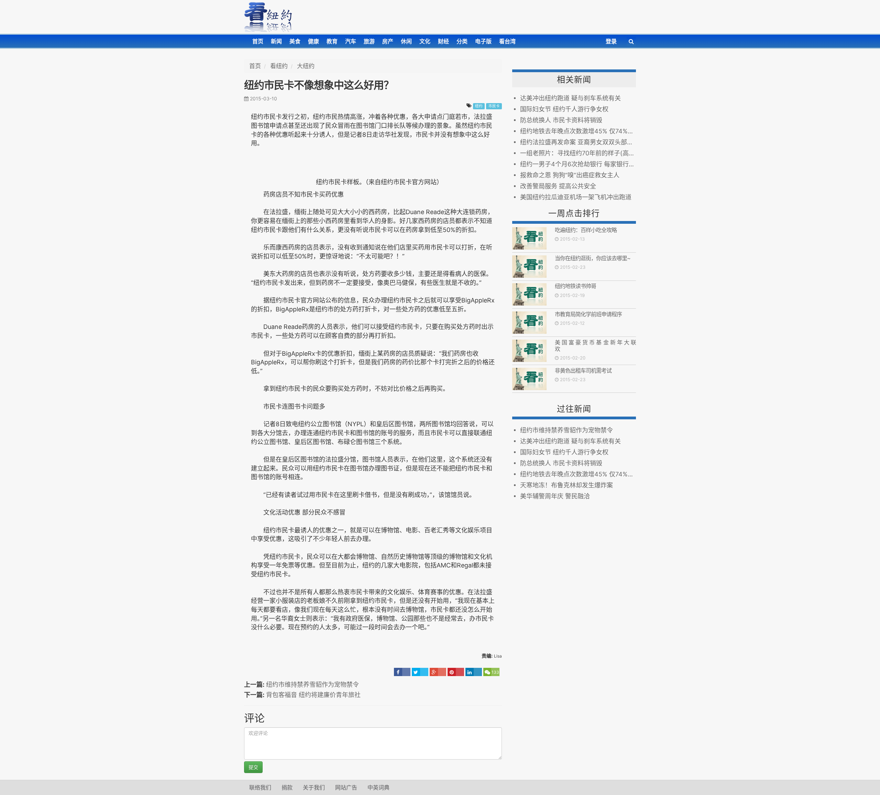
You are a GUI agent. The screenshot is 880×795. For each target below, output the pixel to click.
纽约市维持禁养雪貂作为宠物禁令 (312, 684)
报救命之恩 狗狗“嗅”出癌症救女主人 (569, 175)
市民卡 (494, 106)
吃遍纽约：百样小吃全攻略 (586, 230)
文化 (424, 41)
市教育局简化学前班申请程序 (588, 314)
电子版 (483, 41)
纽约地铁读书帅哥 (575, 286)
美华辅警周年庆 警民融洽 (555, 496)
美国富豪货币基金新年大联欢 (595, 345)
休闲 (406, 41)
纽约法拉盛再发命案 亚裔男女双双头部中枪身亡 (578, 142)
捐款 (287, 787)
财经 (443, 41)
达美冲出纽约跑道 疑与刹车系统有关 (570, 98)
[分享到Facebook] (402, 672)
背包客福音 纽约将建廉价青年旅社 (313, 694)
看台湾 (507, 41)
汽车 (350, 41)
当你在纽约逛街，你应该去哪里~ (592, 258)
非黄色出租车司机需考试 (583, 370)
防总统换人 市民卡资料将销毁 (561, 120)
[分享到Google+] (438, 672)
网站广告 (346, 787)
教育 (332, 41)
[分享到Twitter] (420, 672)
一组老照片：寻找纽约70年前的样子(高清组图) (578, 153)
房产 (387, 41)
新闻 (276, 41)
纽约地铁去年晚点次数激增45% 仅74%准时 (578, 131)
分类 (462, 41)
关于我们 (314, 787)
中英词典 (378, 787)
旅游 (369, 41)
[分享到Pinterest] (456, 672)
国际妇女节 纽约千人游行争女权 (564, 109)
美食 (294, 41)
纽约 (479, 106)
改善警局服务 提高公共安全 (558, 186)
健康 (313, 41)
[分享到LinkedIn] (473, 672)
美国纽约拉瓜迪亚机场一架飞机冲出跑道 (575, 197)
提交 (253, 767)
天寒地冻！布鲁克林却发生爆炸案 (566, 485)
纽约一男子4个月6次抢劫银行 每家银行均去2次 (578, 164)
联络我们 (260, 787)
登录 (611, 41)
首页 (257, 41)
